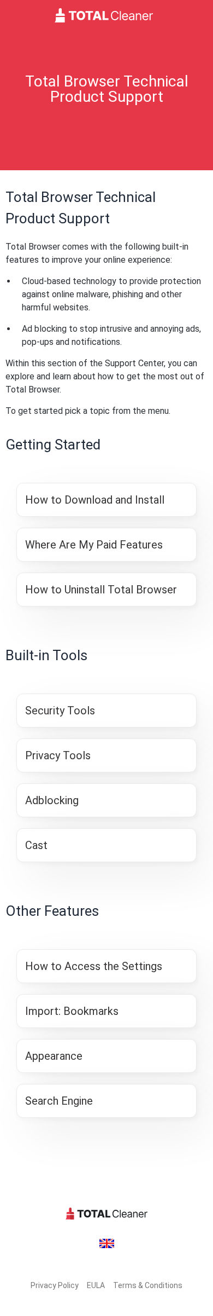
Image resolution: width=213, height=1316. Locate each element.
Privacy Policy (55, 1285)
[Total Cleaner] (106, 15)
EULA (96, 1285)
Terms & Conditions (147, 1285)
